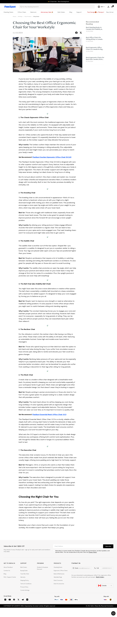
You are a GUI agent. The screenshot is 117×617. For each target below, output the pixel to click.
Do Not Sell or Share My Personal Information (99, 606)
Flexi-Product (27, 16)
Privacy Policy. (93, 552)
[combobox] (58, 6)
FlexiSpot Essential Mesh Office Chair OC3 (49, 414)
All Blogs (20, 16)
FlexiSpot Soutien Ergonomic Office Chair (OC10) (51, 157)
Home (14, 16)
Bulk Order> (100, 577)
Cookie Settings (24, 590)
